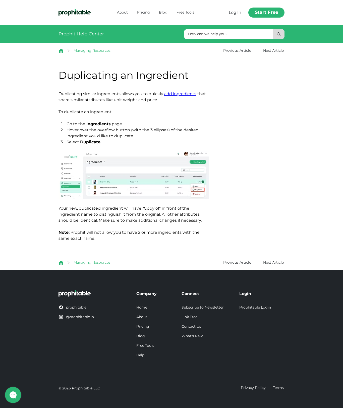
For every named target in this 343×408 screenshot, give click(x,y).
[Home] (61, 50)
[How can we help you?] (278, 34)
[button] (204, 307)
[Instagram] (61, 316)
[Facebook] (61, 307)
